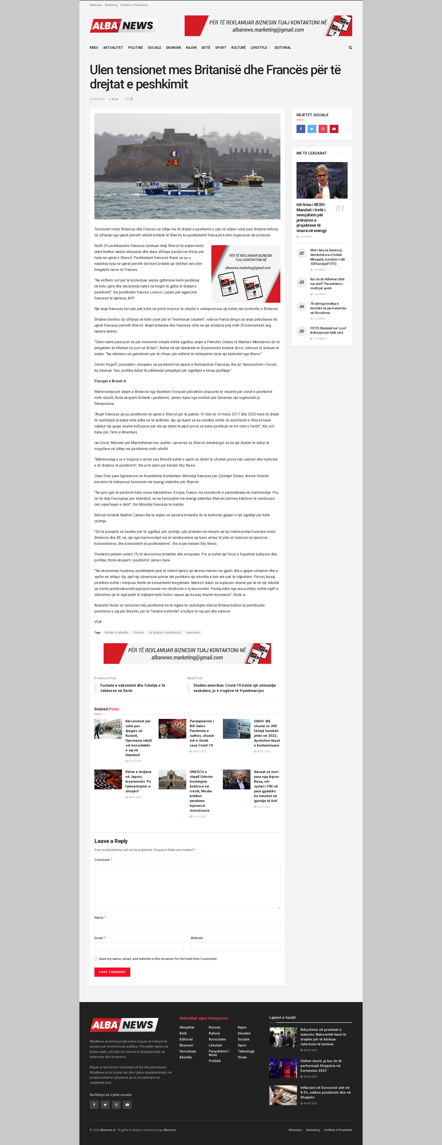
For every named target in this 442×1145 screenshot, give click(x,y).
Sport (220, 47)
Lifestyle (259, 47)
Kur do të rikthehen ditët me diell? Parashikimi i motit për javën (327, 283)
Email (100, 938)
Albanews (96, 5)
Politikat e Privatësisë (134, 5)
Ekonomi (173, 47)
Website (197, 938)
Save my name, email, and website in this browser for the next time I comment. (158, 959)
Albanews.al (107, 1130)
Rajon (191, 47)
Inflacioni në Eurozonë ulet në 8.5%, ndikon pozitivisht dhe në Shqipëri (325, 1092)
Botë (206, 47)
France (139, 632)
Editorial (283, 47)
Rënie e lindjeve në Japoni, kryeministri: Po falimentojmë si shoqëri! (138, 781)
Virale (242, 1057)
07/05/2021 (97, 99)
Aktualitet (113, 47)
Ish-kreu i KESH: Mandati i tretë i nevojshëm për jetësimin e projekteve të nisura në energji (312, 217)
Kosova (214, 1027)
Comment (103, 859)
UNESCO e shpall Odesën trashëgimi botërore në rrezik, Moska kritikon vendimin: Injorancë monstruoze (201, 791)
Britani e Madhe (116, 632)
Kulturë (238, 47)
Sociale (154, 47)
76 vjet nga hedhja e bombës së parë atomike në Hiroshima (328, 308)
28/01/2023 (199, 751)
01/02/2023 (135, 761)
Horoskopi (188, 1051)
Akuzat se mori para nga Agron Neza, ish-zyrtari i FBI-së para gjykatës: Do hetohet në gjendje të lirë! (266, 786)
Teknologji (246, 1051)
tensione (193, 632)
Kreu (94, 47)
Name (100, 917)
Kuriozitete (217, 1039)
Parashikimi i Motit (219, 1053)
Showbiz (244, 1033)
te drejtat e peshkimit (165, 632)
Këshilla (186, 1057)
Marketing (111, 5)
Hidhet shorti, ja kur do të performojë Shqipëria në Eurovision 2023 (321, 1066)
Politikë (135, 47)
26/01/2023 (199, 816)
